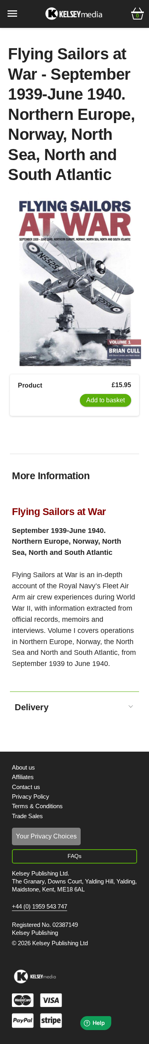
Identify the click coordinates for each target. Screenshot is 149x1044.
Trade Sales (27, 816)
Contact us (26, 786)
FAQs (74, 856)
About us (23, 767)
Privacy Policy (30, 796)
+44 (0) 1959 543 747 (39, 906)
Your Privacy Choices (46, 836)
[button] (137, 13)
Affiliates (23, 777)
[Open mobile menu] (12, 13)
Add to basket (105, 400)
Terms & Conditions (37, 806)
